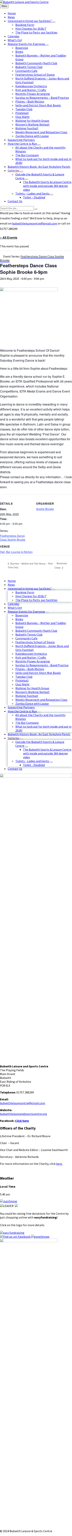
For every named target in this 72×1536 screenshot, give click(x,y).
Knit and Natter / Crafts (30, 657)
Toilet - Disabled (34, 765)
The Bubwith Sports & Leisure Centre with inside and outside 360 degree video (47, 753)
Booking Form (24, 592)
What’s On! (15, 608)
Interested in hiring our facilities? (30, 588)
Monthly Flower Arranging (32, 661)
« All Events (8, 237)
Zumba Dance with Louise (32, 703)
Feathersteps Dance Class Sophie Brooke (12, 537)
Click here (22, 1121)
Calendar (13, 604)
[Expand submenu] (53, 22)
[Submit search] (35, 209)
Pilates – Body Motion (29, 669)
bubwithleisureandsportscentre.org (23, 1114)
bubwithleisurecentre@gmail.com (34, 223)
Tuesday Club (23, 677)
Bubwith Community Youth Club (36, 631)
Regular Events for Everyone (26, 611)
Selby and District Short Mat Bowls (38, 673)
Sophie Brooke (45, 509)
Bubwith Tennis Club (28, 634)
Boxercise (21, 615)
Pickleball (22, 680)
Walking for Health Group (32, 688)
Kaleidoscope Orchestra (31, 654)
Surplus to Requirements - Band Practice (42, 665)
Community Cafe (26, 638)
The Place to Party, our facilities (36, 600)
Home (12, 581)
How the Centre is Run (22, 711)
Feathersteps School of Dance (35, 642)
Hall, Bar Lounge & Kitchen (16, 552)
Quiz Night (22, 684)
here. (59, 1164)
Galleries (13, 738)
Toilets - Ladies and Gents (32, 761)
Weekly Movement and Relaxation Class (41, 700)
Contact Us (15, 769)
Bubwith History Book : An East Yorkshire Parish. (39, 734)
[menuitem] (12, 13)
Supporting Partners (21, 707)
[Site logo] (24, 2)
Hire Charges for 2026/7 (30, 596)
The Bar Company (27, 723)
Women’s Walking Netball (32, 692)
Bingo (19, 619)
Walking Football (26, 696)
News (11, 585)
